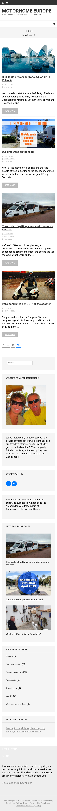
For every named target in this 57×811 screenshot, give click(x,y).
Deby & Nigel (9, 87)
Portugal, (19, 728)
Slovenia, (36, 731)
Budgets (9, 656)
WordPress (45, 803)
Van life (9, 696)
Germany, (35, 728)
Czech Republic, (23, 731)
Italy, (43, 728)
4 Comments (9, 239)
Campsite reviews (13, 664)
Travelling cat (11, 688)
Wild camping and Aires (16, 704)
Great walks (11, 680)
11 (13, 345)
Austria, (10, 731)
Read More (10, 111)
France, (10, 728)
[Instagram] (3, 3)
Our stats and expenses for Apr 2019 (24, 599)
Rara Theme (23, 803)
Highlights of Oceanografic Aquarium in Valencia (26, 78)
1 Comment (9, 161)
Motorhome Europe (26, 11)
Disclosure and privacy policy (17, 782)
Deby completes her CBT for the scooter (26, 304)
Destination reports (14, 672)
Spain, (27, 728)
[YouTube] (7, 3)
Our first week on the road (18, 151)
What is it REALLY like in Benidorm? (23, 634)
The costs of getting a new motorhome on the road (27, 228)
